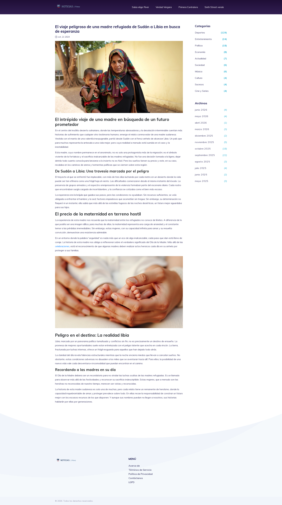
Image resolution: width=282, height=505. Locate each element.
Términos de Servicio (140, 469)
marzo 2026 (202, 129)
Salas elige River (140, 7)
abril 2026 (201, 122)
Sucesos (199, 84)
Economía (200, 52)
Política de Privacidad (141, 473)
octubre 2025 (203, 148)
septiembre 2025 (205, 155)
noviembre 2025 (204, 142)
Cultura (198, 77)
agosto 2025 (202, 161)
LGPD (132, 482)
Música (198, 71)
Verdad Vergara (164, 7)
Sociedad (200, 64)
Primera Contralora (188, 7)
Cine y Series (202, 90)
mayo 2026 (201, 116)
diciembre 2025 (204, 135)
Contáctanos (136, 478)
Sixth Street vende (214, 7)
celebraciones (62, 246)
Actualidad (200, 58)
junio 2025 (201, 174)
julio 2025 (200, 168)
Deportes (200, 32)
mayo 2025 (201, 181)
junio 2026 (201, 109)
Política (199, 45)
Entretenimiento (203, 39)
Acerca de (134, 465)
